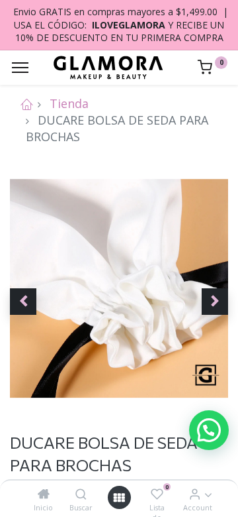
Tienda (69, 103)
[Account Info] (194, 494)
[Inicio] (44, 494)
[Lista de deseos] (157, 494)
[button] (23, 301)
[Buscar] (81, 494)
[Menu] (20, 67)
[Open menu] (119, 497)
